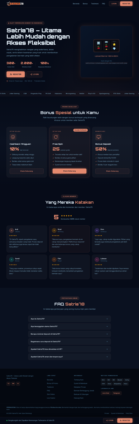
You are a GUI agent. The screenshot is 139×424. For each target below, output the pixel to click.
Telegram (116, 393)
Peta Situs (129, 413)
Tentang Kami (78, 380)
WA (13, 383)
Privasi (107, 413)
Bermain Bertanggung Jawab (84, 391)
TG (8, 383)
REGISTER (126, 4)
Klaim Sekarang (26, 171)
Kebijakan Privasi (80, 387)
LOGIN (114, 4)
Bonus (85, 4)
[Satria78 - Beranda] (15, 3)
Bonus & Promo (52, 383)
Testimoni (95, 4)
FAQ (103, 4)
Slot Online (51, 394)
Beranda (76, 4)
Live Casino (51, 398)
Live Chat (106, 393)
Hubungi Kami (78, 398)
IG (18, 383)
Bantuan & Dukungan (81, 394)
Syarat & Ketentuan (80, 383)
